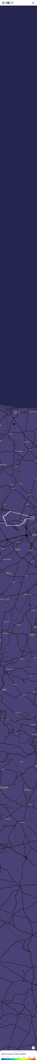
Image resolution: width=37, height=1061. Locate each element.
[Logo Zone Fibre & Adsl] (8, 3)
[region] (18, 530)
